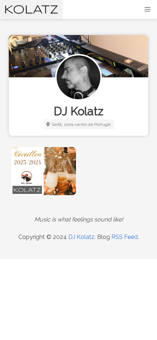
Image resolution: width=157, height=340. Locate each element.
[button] (147, 9)
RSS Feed (124, 236)
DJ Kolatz (81, 236)
